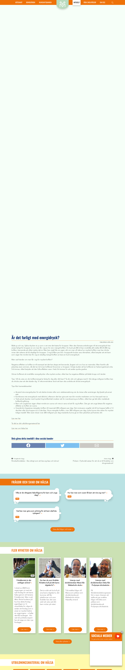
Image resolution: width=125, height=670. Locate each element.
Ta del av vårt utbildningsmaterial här (26, 423)
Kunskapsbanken (45, 2)
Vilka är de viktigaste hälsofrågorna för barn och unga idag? (36, 494)
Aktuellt (77, 2)
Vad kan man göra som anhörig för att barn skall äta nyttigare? (36, 512)
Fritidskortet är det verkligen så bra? (24, 581)
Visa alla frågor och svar (62, 529)
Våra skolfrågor (89, 2)
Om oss (102, 2)
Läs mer (24, 629)
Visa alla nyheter (62, 641)
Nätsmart (18, 2)
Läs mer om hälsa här (20, 428)
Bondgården (30, 2)
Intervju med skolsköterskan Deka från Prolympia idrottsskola (100, 582)
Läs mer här (16, 418)
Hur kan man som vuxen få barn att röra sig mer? (86, 493)
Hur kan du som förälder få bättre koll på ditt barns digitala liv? (49, 582)
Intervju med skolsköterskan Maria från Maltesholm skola (75, 582)
